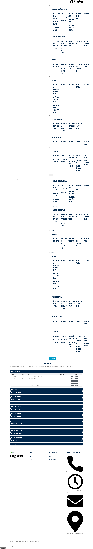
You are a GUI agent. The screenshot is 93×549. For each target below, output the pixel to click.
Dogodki (71, 84)
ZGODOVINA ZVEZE (56, 28)
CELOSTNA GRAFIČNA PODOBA (71, 27)
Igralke (70, 142)
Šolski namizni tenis (86, 43)
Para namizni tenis (71, 43)
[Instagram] (75, 1)
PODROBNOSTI (74, 376)
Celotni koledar (56, 65)
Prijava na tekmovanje (79, 159)
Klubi (62, 13)
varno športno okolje (78, 168)
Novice (63, 84)
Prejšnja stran (64, 160)
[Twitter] (78, 1)
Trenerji (64, 17)
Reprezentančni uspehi (79, 126)
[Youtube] (82, 1)
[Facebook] (71, 1)
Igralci (63, 142)
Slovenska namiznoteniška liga (56, 89)
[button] (51, 175)
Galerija (86, 84)
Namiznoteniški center (79, 16)
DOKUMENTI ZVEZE (71, 20)
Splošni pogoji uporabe (15, 538)
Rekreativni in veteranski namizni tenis (64, 47)
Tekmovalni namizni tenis (56, 45)
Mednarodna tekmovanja (79, 67)
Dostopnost (34, 538)
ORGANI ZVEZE (55, 23)
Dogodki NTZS (86, 65)
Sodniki (63, 21)
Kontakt (56, 155)
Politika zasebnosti (26, 538)
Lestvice (79, 142)
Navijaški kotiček (71, 156)
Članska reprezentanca (56, 126)
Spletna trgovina (56, 160)
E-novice (63, 155)
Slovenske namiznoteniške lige (64, 69)
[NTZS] (24, 180)
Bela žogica (78, 85)
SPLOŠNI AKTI (71, 14)
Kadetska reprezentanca (71, 126)
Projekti (86, 13)
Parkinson (79, 42)
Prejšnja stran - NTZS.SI (71, 163)
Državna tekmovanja (71, 66)
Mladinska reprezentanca (64, 127)
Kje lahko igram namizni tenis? (86, 160)
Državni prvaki (86, 143)
